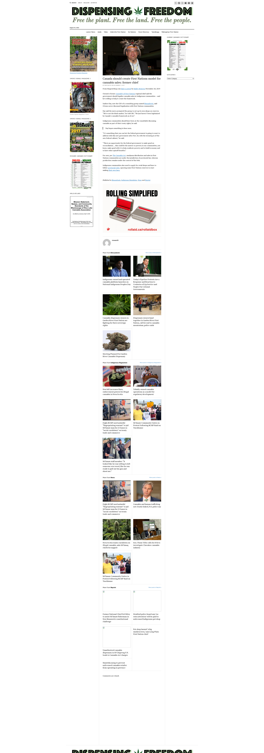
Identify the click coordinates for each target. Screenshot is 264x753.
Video (106, 32)
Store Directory (143, 32)
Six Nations (132, 32)
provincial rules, (114, 168)
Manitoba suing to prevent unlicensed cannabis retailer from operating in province (115, 665)
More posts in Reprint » (155, 587)
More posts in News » (155, 477)
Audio (99, 32)
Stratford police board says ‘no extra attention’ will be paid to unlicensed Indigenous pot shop (146, 616)
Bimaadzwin (148, 103)
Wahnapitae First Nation (170, 32)
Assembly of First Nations (125, 94)
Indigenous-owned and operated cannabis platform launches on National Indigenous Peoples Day (117, 282)
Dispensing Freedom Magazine (78, 73)
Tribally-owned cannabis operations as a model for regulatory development (143, 391)
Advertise (94, 2)
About (80, 2)
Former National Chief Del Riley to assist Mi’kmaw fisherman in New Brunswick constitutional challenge (116, 618)
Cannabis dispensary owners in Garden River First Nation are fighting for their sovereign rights (116, 321)
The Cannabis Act (119, 155)
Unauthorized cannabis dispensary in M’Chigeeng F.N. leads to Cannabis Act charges (115, 652)
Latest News (90, 32)
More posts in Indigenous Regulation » (150, 362)
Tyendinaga (155, 32)
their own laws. (114, 170)
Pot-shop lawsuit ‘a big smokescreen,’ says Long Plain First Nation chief (146, 631)
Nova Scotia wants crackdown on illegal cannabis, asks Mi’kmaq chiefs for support (116, 545)
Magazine (87, 2)
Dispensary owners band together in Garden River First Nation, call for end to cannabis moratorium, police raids (146, 321)
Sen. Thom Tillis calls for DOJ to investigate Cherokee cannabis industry (146, 545)
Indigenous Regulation (129, 180)
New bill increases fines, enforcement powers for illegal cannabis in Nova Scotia (116, 391)
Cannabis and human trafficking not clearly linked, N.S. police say (147, 505)
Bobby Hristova (139, 89)
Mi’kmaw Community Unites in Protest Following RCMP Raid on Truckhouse (147, 425)
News (140, 180)
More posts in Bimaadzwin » (153, 252)
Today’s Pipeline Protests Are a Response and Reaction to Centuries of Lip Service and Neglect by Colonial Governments (146, 284)
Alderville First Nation (118, 32)
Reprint (147, 180)
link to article (126, 89)
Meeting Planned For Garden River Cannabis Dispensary (115, 355)
